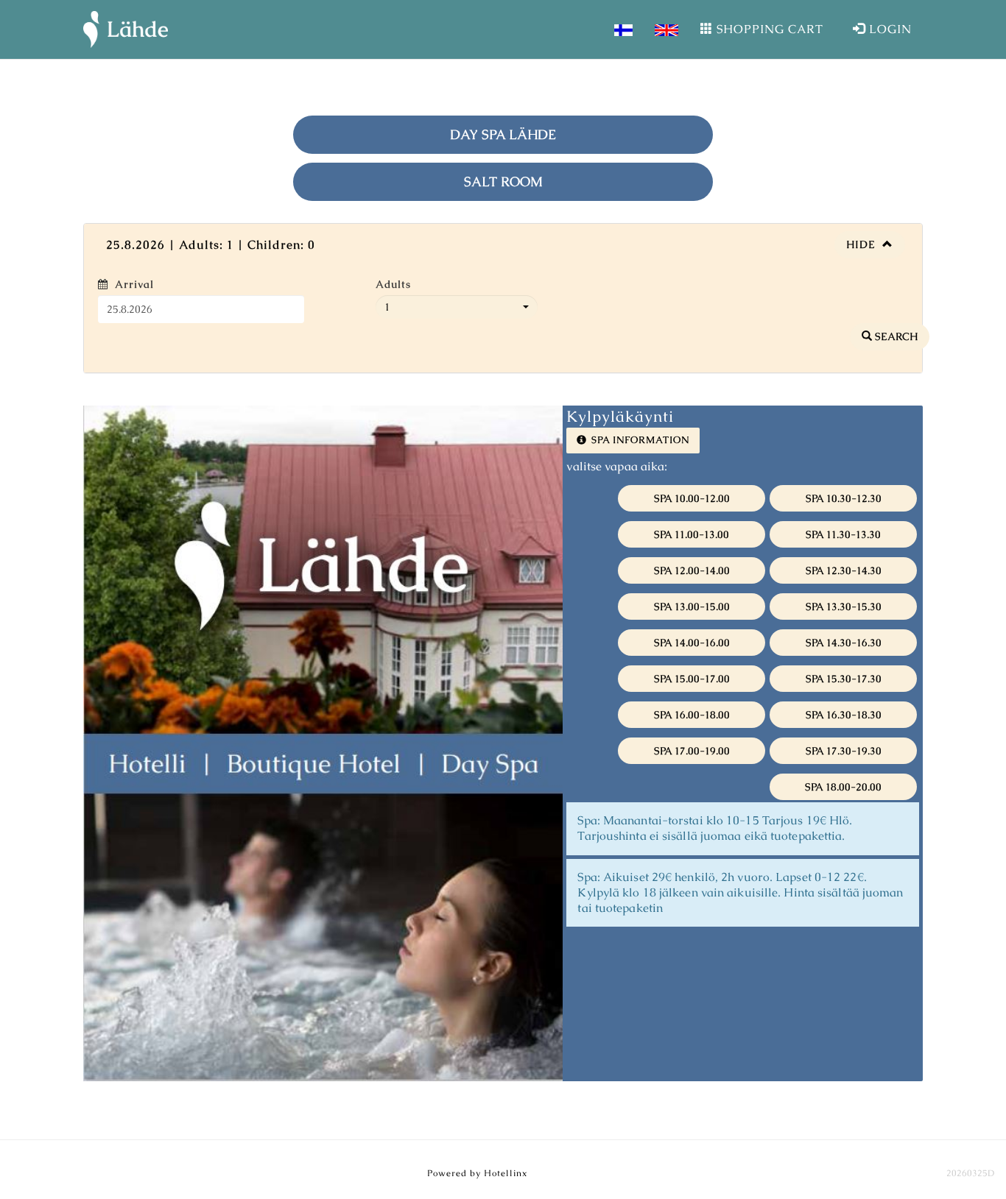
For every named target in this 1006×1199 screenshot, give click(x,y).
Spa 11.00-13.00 (691, 541)
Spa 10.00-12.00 (692, 505)
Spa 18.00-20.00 (843, 794)
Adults (393, 284)
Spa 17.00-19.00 (692, 758)
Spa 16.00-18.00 (692, 722)
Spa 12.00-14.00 (692, 577)
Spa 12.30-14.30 (844, 577)
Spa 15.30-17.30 (844, 686)
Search (895, 343)
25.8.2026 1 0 (210, 244)
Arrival (134, 284)
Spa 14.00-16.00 (692, 650)
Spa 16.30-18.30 (844, 722)
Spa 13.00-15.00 (692, 613)
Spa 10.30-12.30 (844, 505)
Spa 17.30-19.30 (844, 758)
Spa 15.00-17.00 (692, 686)
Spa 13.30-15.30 (844, 613)
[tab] (503, 245)
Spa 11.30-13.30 (843, 541)
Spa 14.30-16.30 (844, 650)
